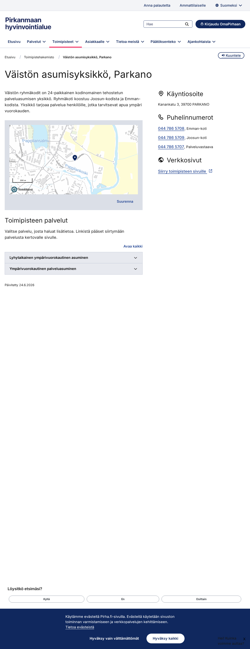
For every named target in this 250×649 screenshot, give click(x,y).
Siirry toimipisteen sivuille (182, 171)
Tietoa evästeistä (79, 627)
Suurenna (125, 201)
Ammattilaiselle (193, 5)
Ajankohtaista (200, 42)
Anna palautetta (157, 5)
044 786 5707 (171, 146)
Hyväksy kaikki (165, 638)
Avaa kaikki (133, 246)
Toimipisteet (63, 42)
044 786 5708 (171, 128)
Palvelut (34, 42)
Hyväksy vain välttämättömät (114, 638)
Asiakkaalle (95, 42)
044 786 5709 (171, 137)
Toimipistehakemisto (39, 57)
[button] (46, 599)
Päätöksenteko (164, 42)
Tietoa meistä (128, 42)
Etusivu (14, 42)
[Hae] (186, 24)
